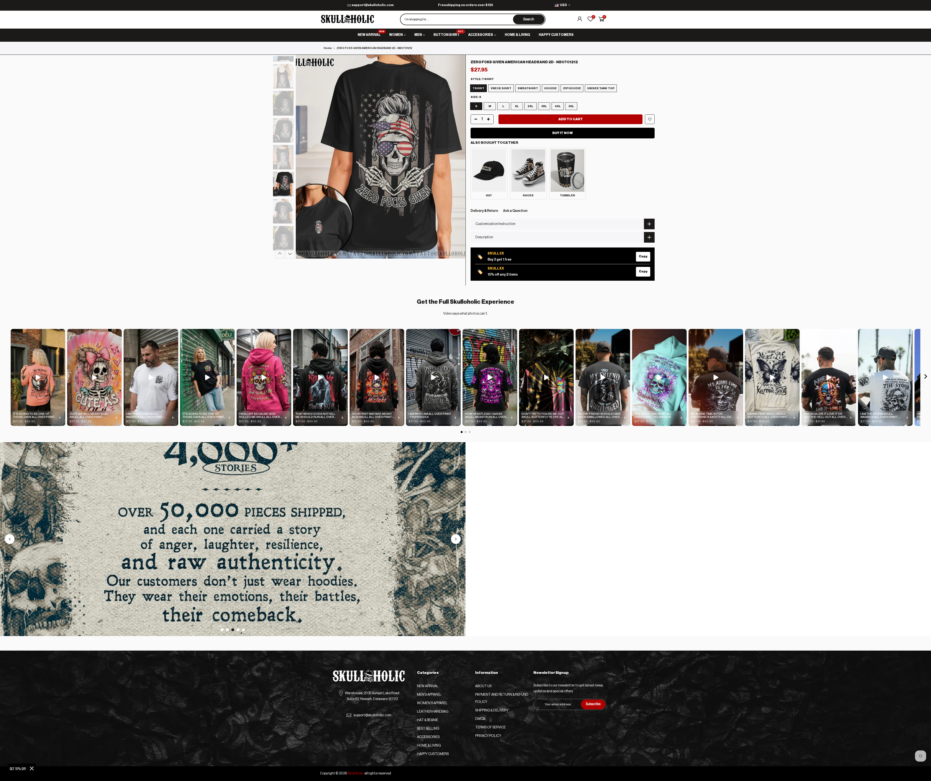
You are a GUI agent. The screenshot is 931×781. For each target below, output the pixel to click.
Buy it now (562, 133)
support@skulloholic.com (373, 5)
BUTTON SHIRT (448, 34)
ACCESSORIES (480, 35)
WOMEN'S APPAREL (432, 703)
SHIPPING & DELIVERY (492, 710)
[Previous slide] (10, 539)
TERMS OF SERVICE (490, 727)
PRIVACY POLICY (488, 736)
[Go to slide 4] (238, 629)
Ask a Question (515, 211)
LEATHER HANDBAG (433, 711)
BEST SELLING (428, 728)
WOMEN (396, 35)
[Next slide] (456, 539)
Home (328, 48)
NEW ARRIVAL (371, 34)
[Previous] (304, 156)
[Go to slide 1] (222, 629)
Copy (643, 256)
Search (528, 19)
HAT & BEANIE (427, 720)
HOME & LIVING (517, 35)
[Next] (457, 156)
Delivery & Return (484, 211)
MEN (418, 35)
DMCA (480, 719)
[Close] (32, 768)
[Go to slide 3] (232, 629)
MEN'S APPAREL (429, 694)
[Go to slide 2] (227, 629)
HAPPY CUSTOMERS (556, 35)
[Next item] (925, 377)
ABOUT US (483, 686)
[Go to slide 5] (243, 629)
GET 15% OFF (18, 768)
